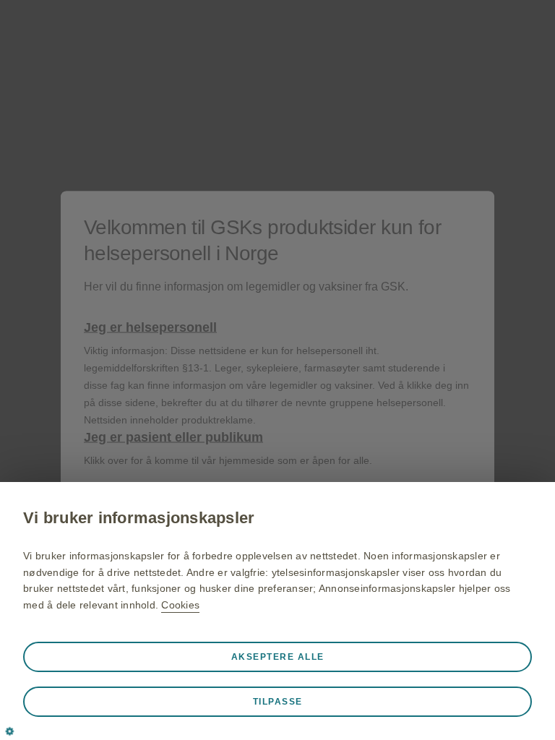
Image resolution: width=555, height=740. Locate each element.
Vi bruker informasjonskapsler (138, 518)
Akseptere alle (277, 657)
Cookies (180, 605)
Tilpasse (278, 702)
